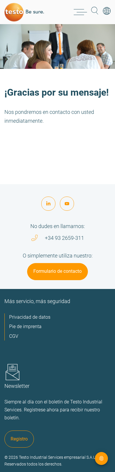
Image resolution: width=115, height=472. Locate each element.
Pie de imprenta (25, 326)
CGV (13, 336)
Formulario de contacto (57, 271)
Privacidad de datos (29, 317)
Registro (19, 439)
